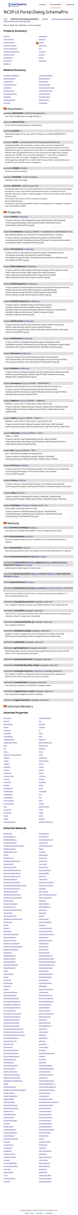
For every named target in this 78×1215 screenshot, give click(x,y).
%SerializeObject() (10, 1087)
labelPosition (43, 746)
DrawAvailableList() (10, 1133)
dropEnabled (8, 797)
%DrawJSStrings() (10, 907)
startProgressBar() (45, 1175)
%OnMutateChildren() (11, 1038)
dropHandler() (44, 980)
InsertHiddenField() (10, 1163)
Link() (6, 1175)
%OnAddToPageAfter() (11, 998)
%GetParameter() (10, 959)
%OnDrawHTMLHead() (12, 1023)
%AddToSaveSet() (10, 849)
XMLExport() (43, 879)
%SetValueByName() (11, 1105)
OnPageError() (44, 834)
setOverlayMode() (45, 1157)
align (5, 746)
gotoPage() (43, 1044)
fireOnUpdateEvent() (46, 1001)
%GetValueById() (9, 962)
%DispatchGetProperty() (12, 876)
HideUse (6, 36)
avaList (6, 752)
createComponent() (45, 931)
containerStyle (9, 776)
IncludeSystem (9, 39)
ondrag (41, 767)
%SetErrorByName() (10, 1096)
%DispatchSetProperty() (12, 888)
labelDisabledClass (45, 743)
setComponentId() (45, 1151)
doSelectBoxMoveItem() (47, 962)
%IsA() (6, 971)
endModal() (43, 986)
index (41, 733)
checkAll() (7, 103)
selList (41, 788)
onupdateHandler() (45, 1126)
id (39, 730)
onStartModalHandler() (47, 1090)
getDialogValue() (44, 85)
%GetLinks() (8, 953)
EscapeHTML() (9, 1145)
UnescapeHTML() (45, 870)
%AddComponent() (10, 843)
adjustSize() (43, 910)
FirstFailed (7, 733)
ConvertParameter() (10, 1120)
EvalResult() (8, 1151)
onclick (41, 764)
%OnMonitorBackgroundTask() (14, 1035)
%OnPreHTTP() (9, 1044)
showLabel (42, 791)
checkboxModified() (46, 75)
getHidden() (43, 1020)
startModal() (43, 1172)
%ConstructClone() (10, 867)
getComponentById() (46, 1014)
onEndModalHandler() (46, 1069)
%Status (34, 527)
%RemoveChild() (9, 1069)
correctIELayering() (45, 928)
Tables (41, 58)
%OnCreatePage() (10, 1011)
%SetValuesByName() (11, 1108)
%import (7, 721)
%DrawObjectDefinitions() (13, 910)
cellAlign (7, 758)
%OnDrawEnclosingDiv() (12, 1017)
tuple (40, 800)
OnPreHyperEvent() (45, 846)
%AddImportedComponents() (14, 846)
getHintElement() (45, 1023)
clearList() (42, 925)
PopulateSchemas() (10, 94)
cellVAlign (7, 767)
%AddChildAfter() (10, 837)
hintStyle (42, 727)
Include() (7, 1160)
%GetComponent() (10, 940)
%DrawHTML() (9, 901)
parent (41, 785)
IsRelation (7, 64)
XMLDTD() (42, 876)
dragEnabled (8, 794)
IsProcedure (8, 61)
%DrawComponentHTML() (13, 898)
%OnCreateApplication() (12, 1007)
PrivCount (42, 52)
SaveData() (7, 97)
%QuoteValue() (9, 1062)
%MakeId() (7, 986)
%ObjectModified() (10, 995)
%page (6, 727)
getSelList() (43, 1035)
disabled (6, 785)
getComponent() (44, 1011)
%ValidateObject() (10, 1114)
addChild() (42, 901)
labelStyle (42, 749)
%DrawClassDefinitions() (12, 895)
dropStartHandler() (45, 983)
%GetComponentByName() (13, 946)
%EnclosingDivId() (10, 916)
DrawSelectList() (9, 1136)
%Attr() (6, 855)
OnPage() (7, 1181)
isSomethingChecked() (46, 88)
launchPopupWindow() (47, 1053)
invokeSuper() (44, 1047)
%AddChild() (8, 834)
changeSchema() (9, 100)
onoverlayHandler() (45, 1117)
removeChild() (44, 1136)
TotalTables (43, 61)
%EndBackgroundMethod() (13, 919)
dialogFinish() (43, 950)
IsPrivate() (7, 1169)
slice (40, 794)
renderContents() (45, 1142)
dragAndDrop (8, 791)
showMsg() (43, 1169)
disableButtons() (44, 79)
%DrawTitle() (8, 913)
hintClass (42, 724)
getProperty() (43, 1032)
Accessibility (49, 1213)
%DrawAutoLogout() (11, 892)
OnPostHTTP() (44, 837)
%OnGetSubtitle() (10, 79)
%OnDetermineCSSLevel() (13, 1014)
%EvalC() (7, 928)
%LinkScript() (8, 983)
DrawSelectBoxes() (10, 85)
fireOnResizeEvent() (46, 995)
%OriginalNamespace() (12, 1056)
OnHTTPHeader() (9, 1178)
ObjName (42, 39)
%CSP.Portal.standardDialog (62, 19)
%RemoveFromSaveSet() (12, 1078)
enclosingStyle (9, 804)
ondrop (41, 770)
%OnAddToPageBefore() (12, 1001)
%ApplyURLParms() (10, 852)
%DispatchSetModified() (12, 882)
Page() (41, 849)
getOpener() (43, 1029)
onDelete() (42, 1062)
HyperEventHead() (10, 1157)
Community (70, 4)
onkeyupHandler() (45, 1108)
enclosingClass (9, 800)
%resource (7, 730)
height (6, 816)
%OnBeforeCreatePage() (12, 1004)
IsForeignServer (9, 42)
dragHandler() (44, 971)
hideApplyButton (9, 822)
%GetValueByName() (11, 965)
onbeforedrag (43, 761)
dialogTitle (7, 782)
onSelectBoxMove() (45, 91)
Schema (41, 55)
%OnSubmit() (8, 1047)
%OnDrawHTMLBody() (12, 1020)
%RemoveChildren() (10, 1072)
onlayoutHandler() (45, 1111)
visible (41, 813)
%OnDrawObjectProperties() (13, 1029)
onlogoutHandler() (45, 1114)
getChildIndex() (44, 1007)
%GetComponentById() (12, 943)
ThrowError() (43, 867)
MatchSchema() (9, 91)
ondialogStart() (44, 1096)
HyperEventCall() (9, 1154)
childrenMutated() (45, 922)
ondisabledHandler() (46, 1099)
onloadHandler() (44, 97)
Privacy (27, 1213)
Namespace (43, 36)
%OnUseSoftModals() (11, 1050)
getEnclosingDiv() (45, 1017)
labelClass (42, 739)
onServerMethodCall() (46, 1081)
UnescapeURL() (44, 873)
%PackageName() (10, 1059)
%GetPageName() (10, 956)
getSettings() (43, 1038)
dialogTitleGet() (44, 953)
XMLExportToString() (46, 885)
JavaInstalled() (8, 1172)
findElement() (43, 992)
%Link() (6, 977)
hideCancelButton (45, 718)
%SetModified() (9, 1099)
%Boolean (24, 217)
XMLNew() (42, 888)
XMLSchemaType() (45, 898)
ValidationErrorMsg (10, 743)
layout (41, 752)
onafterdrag (43, 758)
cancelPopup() (44, 919)
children (6, 770)
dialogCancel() (44, 946)
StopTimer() (43, 864)
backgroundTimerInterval (12, 755)
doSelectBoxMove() (45, 956)
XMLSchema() (43, 892)
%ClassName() (9, 864)
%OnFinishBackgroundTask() (14, 1032)
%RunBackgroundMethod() (13, 1081)
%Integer (28, 231)
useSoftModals (44, 807)
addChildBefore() (45, 907)
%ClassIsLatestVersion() (12, 861)
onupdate (42, 782)
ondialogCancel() (45, 1093)
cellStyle (6, 764)
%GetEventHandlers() (11, 950)
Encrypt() (7, 1142)
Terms (32, 1213)
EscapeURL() (8, 1148)
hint (40, 721)
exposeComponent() (46, 989)
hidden (6, 819)
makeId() (42, 1056)
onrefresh (42, 776)
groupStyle (7, 813)
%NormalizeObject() (11, 992)
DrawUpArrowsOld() (11, 1139)
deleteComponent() (45, 940)
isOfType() (42, 1050)
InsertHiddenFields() (11, 1166)
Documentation (55, 4)
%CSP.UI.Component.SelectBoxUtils (17, 21)
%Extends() (7, 931)
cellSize (6, 761)
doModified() (43, 82)
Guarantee (40, 1213)
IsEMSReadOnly (9, 739)
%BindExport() (9, 858)
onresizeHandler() (45, 1120)
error (5, 807)
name (41, 755)
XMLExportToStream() (46, 882)
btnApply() (42, 913)
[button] (5, 108)
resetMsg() (42, 1148)
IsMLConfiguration (10, 45)
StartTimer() (43, 861)
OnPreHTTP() (43, 843)
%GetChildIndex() (10, 937)
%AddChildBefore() (10, 840)
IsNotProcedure (9, 55)
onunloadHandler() (45, 1123)
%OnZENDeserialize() (11, 1053)
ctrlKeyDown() (44, 937)
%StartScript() (8, 1111)
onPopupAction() (45, 1072)
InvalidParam (8, 736)
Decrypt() (7, 1123)
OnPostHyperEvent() (46, 840)
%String (26, 383)
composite (7, 773)
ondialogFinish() (44, 94)
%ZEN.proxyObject (37, 588)
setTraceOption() (44, 1166)
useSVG (41, 804)
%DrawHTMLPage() (10, 904)
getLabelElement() (45, 1026)
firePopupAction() (45, 1004)
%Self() (6, 1084)
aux (5, 749)
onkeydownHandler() (46, 1105)
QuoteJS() (42, 852)
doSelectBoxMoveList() (47, 965)
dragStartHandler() (45, 977)
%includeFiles (8, 724)
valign (41, 810)
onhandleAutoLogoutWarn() (48, 1102)
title (40, 797)
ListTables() (7, 88)
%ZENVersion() (9, 1117)
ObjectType (43, 45)
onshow (41, 779)
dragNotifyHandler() (46, 974)
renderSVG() (43, 1145)
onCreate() (42, 1059)
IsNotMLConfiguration (11, 52)
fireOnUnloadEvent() (46, 998)
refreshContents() (45, 1133)
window (41, 819)
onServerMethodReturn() (47, 1087)
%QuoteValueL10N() (11, 1065)
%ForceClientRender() (11, 934)
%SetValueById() (9, 1102)
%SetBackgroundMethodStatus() (15, 1090)
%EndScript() (8, 922)
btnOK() (41, 916)
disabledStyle (8, 788)
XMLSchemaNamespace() (48, 895)
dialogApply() (43, 943)
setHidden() (43, 1154)
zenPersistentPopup (46, 822)
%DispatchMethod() (10, 879)
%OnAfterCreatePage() (11, 75)
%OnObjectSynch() (10, 1041)
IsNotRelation (8, 58)
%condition (7, 718)
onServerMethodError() (47, 1084)
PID (40, 49)
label (40, 736)
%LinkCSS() (7, 980)
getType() (42, 1041)
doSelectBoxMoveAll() (46, 959)
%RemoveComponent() (12, 1075)
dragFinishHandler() (46, 968)
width (41, 816)
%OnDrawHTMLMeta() (11, 1026)
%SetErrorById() (9, 1093)
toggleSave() (43, 103)
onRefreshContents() (46, 1075)
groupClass (7, 810)
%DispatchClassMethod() (12, 870)
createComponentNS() (46, 934)
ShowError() (43, 858)
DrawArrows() (8, 1126)
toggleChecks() (44, 100)
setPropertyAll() (44, 1163)
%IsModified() (8, 974)
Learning (42, 4)
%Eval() (6, 925)
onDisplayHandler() (45, 1065)
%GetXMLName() (10, 968)
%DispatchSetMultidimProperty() (15, 885)
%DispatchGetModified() (12, 873)
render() (41, 1139)
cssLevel (6, 779)
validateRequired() (45, 1181)
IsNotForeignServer (10, 49)
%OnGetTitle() (8, 82)
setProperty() (43, 1160)
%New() (6, 989)
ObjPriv (41, 42)
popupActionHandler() (46, 1130)
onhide (41, 773)
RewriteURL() (43, 855)
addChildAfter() (44, 904)
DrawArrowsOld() (10, 1130)
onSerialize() (43, 1078)
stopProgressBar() (45, 1178)
